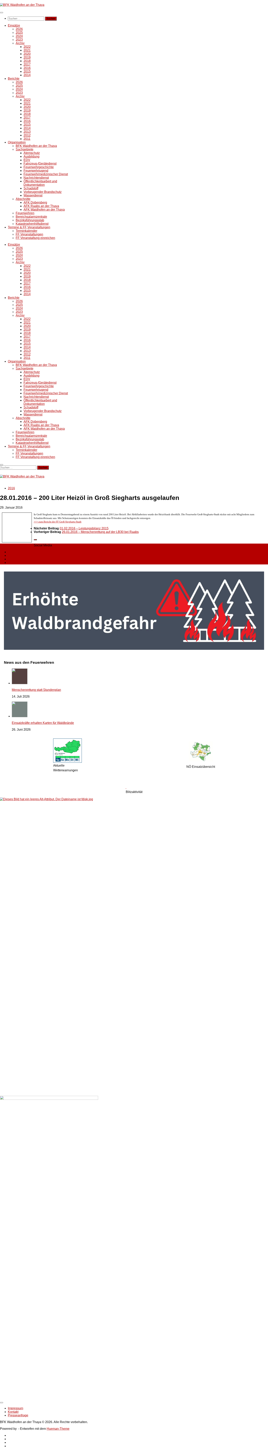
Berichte (13, 78)
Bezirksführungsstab (30, 220)
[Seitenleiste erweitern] (35, 539)
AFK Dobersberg (35, 202)
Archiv (20, 43)
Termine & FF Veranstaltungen (29, 227)
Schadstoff (31, 188)
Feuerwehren (25, 213)
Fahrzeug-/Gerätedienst (40, 163)
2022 (27, 46)
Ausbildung (31, 156)
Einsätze (14, 25)
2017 (27, 64)
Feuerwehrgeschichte (39, 167)
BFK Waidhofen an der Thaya (36, 145)
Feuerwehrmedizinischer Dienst (46, 174)
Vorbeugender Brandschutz (43, 192)
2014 (27, 75)
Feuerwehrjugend (36, 170)
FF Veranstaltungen (29, 234)
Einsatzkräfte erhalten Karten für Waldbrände (43, 723)
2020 (27, 53)
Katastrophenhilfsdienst (32, 223)
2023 (19, 39)
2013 (27, 131)
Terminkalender (26, 230)
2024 (19, 36)
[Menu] (1, 12)
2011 (27, 138)
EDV (27, 160)
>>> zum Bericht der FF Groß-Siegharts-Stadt (57, 521)
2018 (27, 61)
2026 (19, 29)
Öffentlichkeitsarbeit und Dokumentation (40, 183)
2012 (27, 135)
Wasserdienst (33, 195)
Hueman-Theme (58, 1428)
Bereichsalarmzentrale (31, 216)
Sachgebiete (24, 149)
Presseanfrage (18, 1415)
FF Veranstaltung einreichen (35, 238)
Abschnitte (23, 199)
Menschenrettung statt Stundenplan (36, 689)
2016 (27, 68)
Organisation (17, 142)
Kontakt (13, 1411)
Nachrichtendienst (36, 177)
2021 (27, 50)
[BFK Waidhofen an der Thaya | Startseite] (22, 4)
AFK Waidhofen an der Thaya (44, 209)
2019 (27, 57)
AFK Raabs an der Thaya (41, 206)
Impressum (15, 1408)
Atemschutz (32, 153)
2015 (27, 71)
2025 (19, 32)
